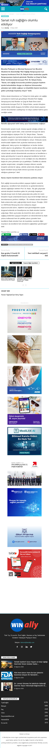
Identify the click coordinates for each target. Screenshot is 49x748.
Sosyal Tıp (4, 276)
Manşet (3, 706)
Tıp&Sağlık (11, 14)
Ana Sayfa (3, 14)
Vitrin (3, 713)
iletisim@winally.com (27, 642)
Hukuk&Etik (5, 719)
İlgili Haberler (16, 263)
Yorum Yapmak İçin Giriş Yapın (12, 295)
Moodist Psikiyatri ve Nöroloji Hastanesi (20, 244)
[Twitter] (31, 647)
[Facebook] (17, 647)
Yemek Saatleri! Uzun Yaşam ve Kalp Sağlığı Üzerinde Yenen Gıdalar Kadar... (31, 663)
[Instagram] (22, 647)
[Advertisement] (24, 594)
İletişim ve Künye (24, 734)
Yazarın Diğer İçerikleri (30, 263)
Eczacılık (4, 723)
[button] (45, 9)
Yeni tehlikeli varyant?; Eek (38, 254)
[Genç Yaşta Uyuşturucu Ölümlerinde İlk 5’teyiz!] (8, 271)
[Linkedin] (27, 647)
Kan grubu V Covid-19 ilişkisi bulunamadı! (10, 254)
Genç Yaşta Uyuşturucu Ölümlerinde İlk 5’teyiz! (8, 279)
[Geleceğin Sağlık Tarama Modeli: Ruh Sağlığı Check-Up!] (24, 271)
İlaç (2, 709)
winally (7, 28)
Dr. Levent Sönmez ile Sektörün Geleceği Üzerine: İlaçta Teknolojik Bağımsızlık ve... (30, 684)
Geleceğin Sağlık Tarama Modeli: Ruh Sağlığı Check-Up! (24, 280)
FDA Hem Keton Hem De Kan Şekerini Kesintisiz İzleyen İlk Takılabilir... (28, 674)
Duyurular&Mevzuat (7, 716)
